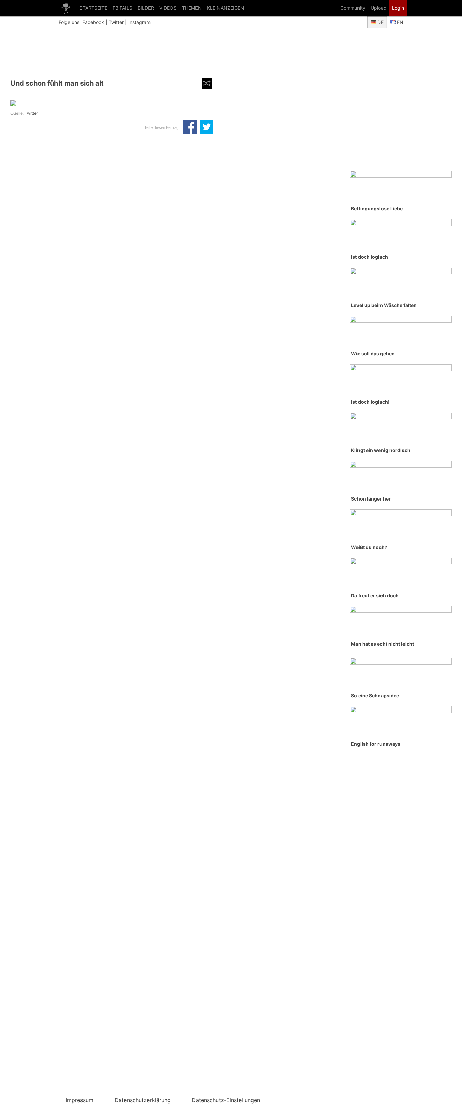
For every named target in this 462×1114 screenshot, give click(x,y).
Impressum (79, 1100)
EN (399, 22)
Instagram (139, 22)
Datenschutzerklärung (143, 1100)
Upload (379, 8)
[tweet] (206, 127)
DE (380, 22)
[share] (190, 127)
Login (398, 8)
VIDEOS (168, 8)
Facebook (93, 22)
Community (352, 8)
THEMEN (192, 8)
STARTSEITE (93, 8)
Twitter (116, 22)
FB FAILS (122, 8)
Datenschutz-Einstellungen (226, 1100)
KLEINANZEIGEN (225, 8)
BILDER (146, 8)
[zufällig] (207, 83)
